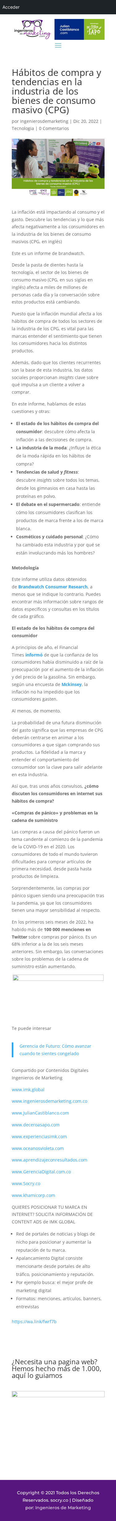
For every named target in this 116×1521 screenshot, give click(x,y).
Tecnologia (23, 128)
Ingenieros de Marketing (63, 1507)
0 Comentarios (54, 128)
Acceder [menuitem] (10, 7)
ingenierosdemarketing (44, 121)
